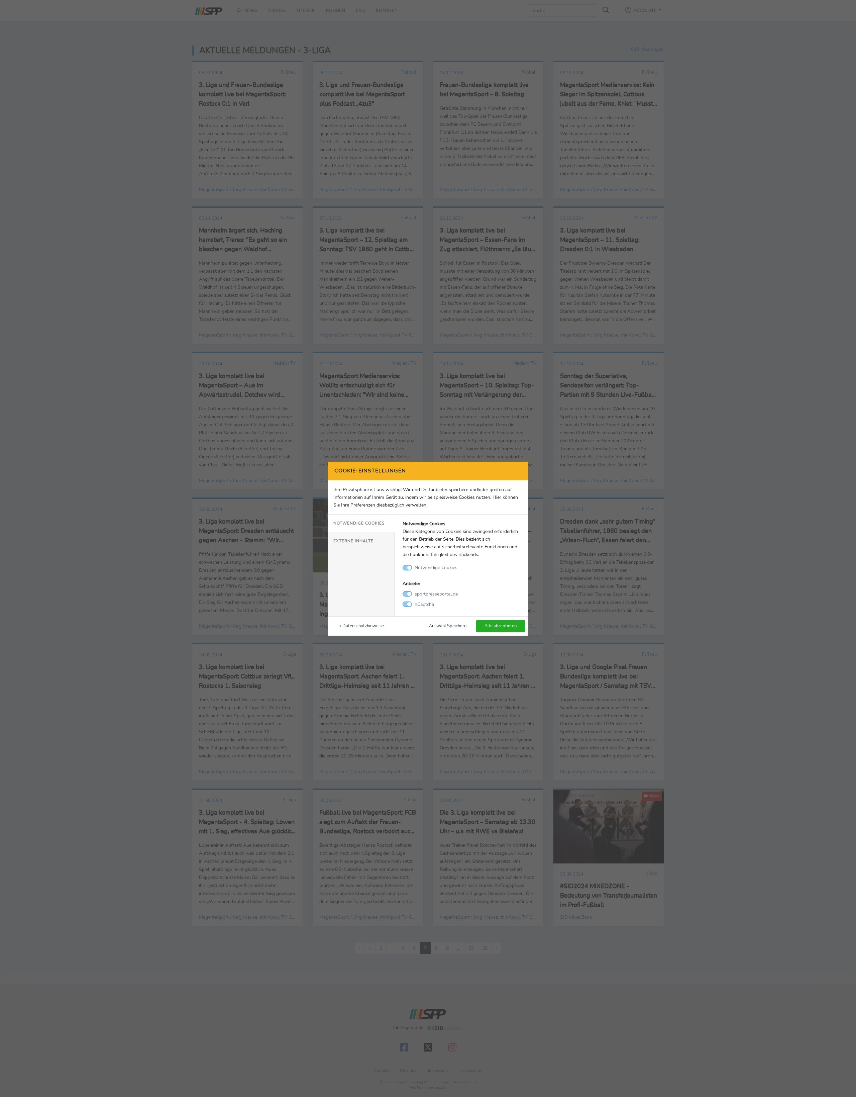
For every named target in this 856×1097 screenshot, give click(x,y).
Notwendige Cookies (359, 523)
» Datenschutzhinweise (361, 626)
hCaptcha (424, 604)
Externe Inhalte (353, 541)
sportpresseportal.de (436, 593)
